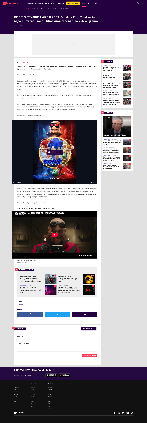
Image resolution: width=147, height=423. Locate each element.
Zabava (33, 394)
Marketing (23, 418)
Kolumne (33, 401)
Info (15, 389)
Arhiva (59, 418)
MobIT (15, 13)
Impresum (31, 418)
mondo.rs (23, 62)
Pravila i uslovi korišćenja (21, 420)
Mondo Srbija (34, 384)
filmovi (21, 304)
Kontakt (38, 418)
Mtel (15, 401)
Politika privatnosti (69, 418)
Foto (32, 404)
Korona (33, 387)
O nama (16, 418)
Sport (15, 392)
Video (15, 399)
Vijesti (19, 13)
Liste (32, 406)
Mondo (16, 384)
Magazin (16, 394)
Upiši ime (20, 337)
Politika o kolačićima (49, 418)
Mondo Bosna (51, 384)
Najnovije (16, 387)
